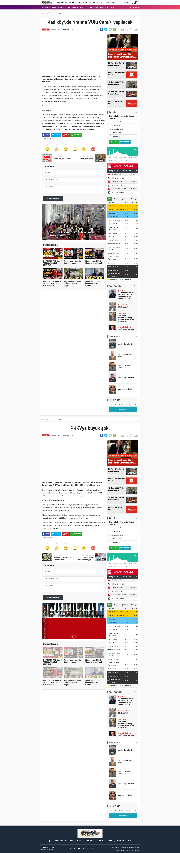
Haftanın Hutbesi (117, 133)
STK (118, 2)
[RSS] (87, 849)
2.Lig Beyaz (133, 199)
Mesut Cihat (122, 327)
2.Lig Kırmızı (124, 199)
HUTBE (95, 2)
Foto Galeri (95, 7)
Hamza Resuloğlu (124, 294)
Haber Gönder (121, 850)
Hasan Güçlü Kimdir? (126, 378)
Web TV (103, 7)
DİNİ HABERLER (61, 2)
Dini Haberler (116, 125)
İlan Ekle (137, 850)
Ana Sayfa (47, 13)
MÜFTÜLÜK (87, 2)
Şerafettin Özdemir (124, 316)
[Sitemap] (92, 849)
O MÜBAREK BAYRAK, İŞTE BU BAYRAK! (126, 320)
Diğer (124, 2)
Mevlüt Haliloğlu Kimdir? (127, 344)
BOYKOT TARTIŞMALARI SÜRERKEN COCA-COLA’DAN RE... (52, 284)
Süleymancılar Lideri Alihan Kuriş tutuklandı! (93, 262)
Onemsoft (49, 850)
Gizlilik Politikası (120, 847)
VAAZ (102, 2)
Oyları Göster (125, 141)
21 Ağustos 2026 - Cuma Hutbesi (63, 7)
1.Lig (115, 199)
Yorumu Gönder (53, 198)
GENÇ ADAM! (123, 297)
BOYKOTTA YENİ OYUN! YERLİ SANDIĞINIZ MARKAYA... (52, 263)
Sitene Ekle (130, 847)
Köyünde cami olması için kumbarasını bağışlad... (72, 284)
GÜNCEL (58, 13)
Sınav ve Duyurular (117, 129)
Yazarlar (111, 7)
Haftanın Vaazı (116, 136)
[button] (103, 206)
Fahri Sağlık (122, 303)
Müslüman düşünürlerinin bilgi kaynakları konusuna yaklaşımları (126, 308)
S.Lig (109, 199)
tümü (135, 112)
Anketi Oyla (114, 141)
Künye (112, 847)
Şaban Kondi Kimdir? (126, 389)
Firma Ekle (130, 850)
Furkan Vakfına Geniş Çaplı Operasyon (72, 262)
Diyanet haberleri (117, 122)
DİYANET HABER (74, 2)
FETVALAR (110, 2)
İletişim (137, 847)
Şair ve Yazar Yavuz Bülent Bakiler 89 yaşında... (92, 284)
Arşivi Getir (122, 410)
